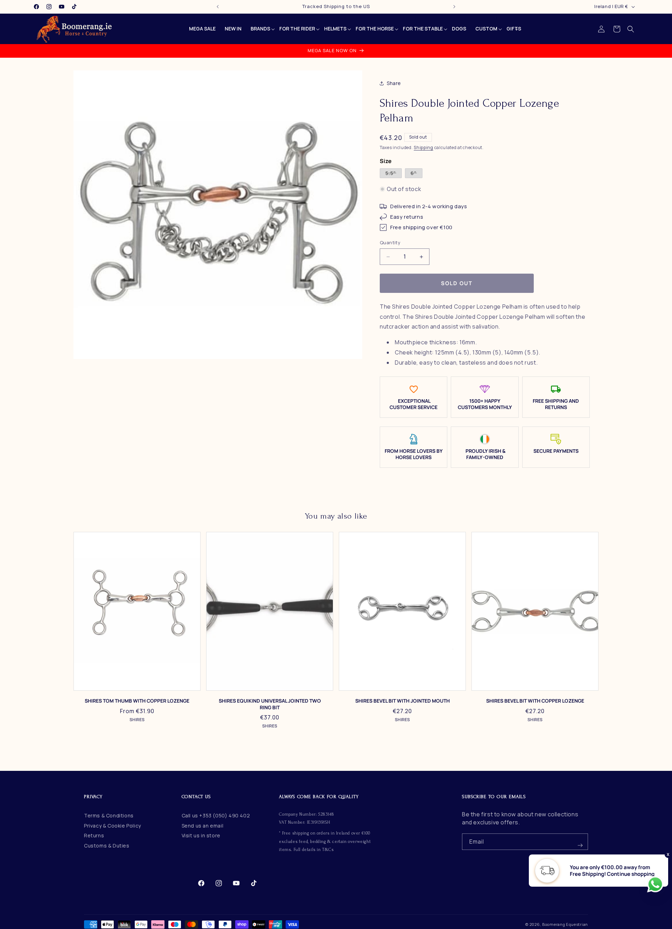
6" (416, 173)
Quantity (390, 243)
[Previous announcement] (217, 6)
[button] (630, 29)
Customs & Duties (107, 845)
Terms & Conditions (109, 815)
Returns (94, 835)
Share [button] (394, 83)
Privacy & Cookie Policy (112, 825)
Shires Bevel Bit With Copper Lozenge (535, 701)
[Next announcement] (454, 6)
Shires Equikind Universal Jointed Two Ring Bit (270, 704)
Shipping (423, 148)
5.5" (393, 173)
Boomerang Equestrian (565, 924)
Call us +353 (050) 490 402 (216, 815)
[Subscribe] (580, 841)
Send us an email (203, 825)
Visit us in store (201, 835)
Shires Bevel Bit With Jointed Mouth (402, 701)
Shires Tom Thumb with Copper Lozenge (137, 701)
